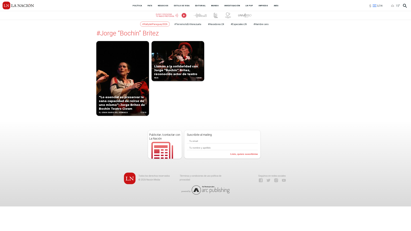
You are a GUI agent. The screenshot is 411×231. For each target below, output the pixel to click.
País (156, 78)
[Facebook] (260, 180)
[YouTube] (283, 180)
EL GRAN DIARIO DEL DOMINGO (113, 112)
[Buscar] (404, 5)
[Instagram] (276, 180)
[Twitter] (268, 180)
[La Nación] (18, 5)
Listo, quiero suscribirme (244, 154)
